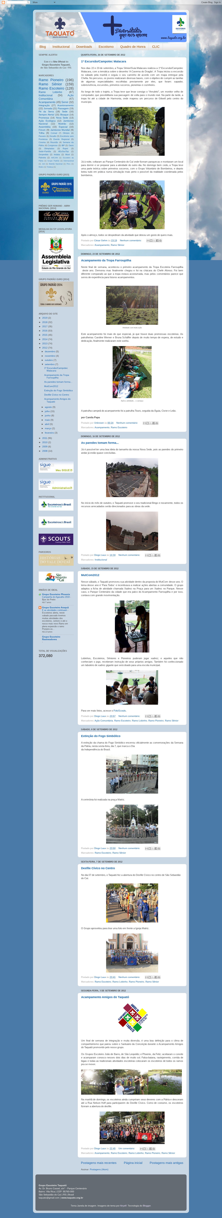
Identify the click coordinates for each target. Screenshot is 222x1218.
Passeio (42, 136)
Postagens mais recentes (99, 1163)
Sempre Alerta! (46, 114)
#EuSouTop (63, 151)
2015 (45, 335)
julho (47, 411)
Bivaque (64, 114)
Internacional (69, 161)
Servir (64, 102)
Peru (68, 164)
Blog (42, 46)
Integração (44, 105)
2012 (45, 348)
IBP (63, 145)
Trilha (41, 133)
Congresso (53, 145)
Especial (63, 127)
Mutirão (62, 124)
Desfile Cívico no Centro (98, 868)
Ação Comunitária (104, 720)
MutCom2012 (90, 575)
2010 (45, 442)
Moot (67, 154)
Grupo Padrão (53, 161)
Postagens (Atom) (99, 1169)
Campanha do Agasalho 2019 (56, 597)
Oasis (71, 145)
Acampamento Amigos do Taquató (105, 997)
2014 (45, 339)
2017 (45, 326)
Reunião (54, 142)
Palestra (42, 158)
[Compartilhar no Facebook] (157, 240)
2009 (45, 446)
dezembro (50, 351)
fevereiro (50, 433)
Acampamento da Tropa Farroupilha (106, 260)
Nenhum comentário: (131, 240)
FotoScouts (120, 710)
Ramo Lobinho (139, 720)
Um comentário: (127, 1148)
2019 (45, 318)
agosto (48, 407)
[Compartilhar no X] (154, 240)
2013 (45, 343)
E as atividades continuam (55, 610)
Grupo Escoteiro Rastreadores (51, 638)
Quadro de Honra (132, 46)
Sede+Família (45, 151)
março (48, 428)
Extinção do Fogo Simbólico (100, 736)
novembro (50, 356)
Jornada (48, 108)
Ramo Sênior (117, 245)
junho (48, 415)
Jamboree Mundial (60, 130)
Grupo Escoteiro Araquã (55, 607)
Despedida (43, 154)
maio (48, 420)
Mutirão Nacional (56, 164)
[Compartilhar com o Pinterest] (160, 240)
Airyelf (123, 1206)
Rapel (65, 148)
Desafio (53, 136)
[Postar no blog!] (151, 240)
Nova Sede (62, 118)
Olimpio (66, 133)
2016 (45, 330)
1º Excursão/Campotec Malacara (103, 61)
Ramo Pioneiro (156, 720)
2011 (45, 438)
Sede (64, 111)
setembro (50, 364)
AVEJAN (54, 158)
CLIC (155, 46)
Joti (43, 164)
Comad (54, 133)
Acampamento (102, 245)
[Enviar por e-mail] (148, 240)
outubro (49, 360)
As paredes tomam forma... (100, 442)
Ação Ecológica (47, 121)
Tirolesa (50, 167)
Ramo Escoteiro (119, 427)
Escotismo (106, 46)
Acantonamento (65, 105)
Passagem (63, 108)
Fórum (42, 130)
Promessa (44, 118)
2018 (45, 322)
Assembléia (45, 127)
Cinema (42, 142)
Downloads (84, 46)
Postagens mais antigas (166, 1163)
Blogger (147, 1206)
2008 (45, 451)
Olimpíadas (49, 148)
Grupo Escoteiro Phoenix (56, 594)
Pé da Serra (46, 111)
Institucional (61, 46)
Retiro (41, 167)
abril (47, 424)
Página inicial (133, 1163)
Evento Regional (61, 139)
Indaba (57, 154)
